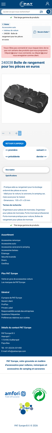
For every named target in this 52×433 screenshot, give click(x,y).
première (12, 150)
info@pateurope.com (16, 351)
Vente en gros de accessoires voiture (17, 279)
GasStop (5, 263)
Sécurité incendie (8, 257)
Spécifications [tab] (11, 176)
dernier (40, 156)
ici (12, 53)
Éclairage (5, 253)
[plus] (16, 133)
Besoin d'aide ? (43, 32)
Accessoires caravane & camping (15, 247)
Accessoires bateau (9, 250)
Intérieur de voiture (11, 30)
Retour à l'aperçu (14, 143)
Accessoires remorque (10, 240)
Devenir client (7, 301)
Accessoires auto (9, 27)
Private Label (7, 308)
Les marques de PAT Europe (13, 282)
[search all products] (48, 12)
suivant (40, 150)
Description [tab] (10, 170)
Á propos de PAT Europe (11, 298)
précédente (14, 156)
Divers (4, 260)
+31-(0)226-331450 (13, 348)
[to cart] (19, 133)
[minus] (3, 133)
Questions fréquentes (10, 314)
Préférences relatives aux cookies (15, 318)
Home (6, 24)
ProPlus (4, 304)
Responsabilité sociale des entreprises (17, 311)
